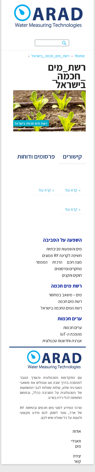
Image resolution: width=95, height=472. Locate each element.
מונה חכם (74, 262)
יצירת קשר (77, 458)
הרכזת (57, 262)
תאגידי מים (76, 443)
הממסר (42, 262)
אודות (77, 431)
